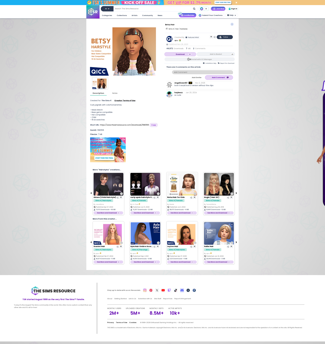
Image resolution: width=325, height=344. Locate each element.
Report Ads (167, 298)
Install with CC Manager (201, 59)
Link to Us (132, 298)
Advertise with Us (145, 298)
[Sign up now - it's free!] (108, 149)
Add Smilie (196, 77)
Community (147, 15)
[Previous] (91, 193)
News (160, 15)
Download (180, 54)
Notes (114, 93)
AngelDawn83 (180, 83)
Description (98, 93)
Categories (107, 15)
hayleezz (178, 92)
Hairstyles (184, 29)
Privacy (110, 322)
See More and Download (107, 213)
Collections (122, 15)
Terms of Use (121, 322)
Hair (176, 29)
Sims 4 (171, 29)
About (109, 298)
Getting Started (120, 298)
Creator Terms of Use (124, 100)
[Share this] (214, 37)
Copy (153, 125)
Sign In (234, 8)
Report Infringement (182, 298)
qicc (176, 40)
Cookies (132, 322)
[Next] (236, 193)
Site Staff (157, 298)
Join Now (220, 8)
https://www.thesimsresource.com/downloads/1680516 (124, 125)
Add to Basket (216, 54)
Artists (134, 15)
